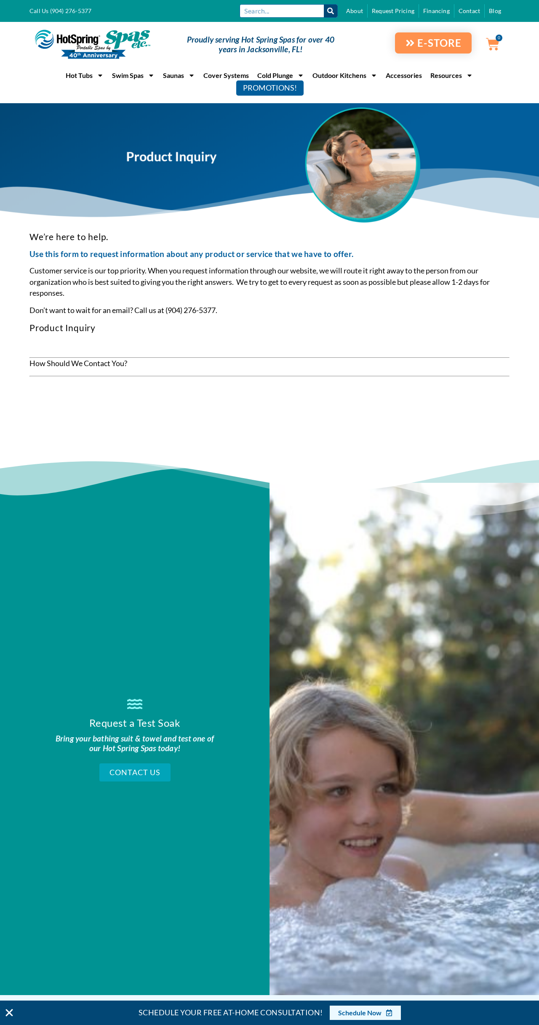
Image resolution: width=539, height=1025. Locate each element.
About (354, 10)
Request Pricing (393, 10)
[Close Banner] (9, 1013)
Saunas (173, 75)
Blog (495, 10)
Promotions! (270, 87)
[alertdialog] (269, 1013)
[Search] (330, 11)
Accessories (404, 75)
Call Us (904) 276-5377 (60, 10)
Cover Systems (226, 75)
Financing (436, 10)
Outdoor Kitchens (339, 75)
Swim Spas (128, 75)
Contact (469, 10)
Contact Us (134, 772)
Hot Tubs (79, 75)
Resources (446, 75)
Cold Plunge (275, 75)
